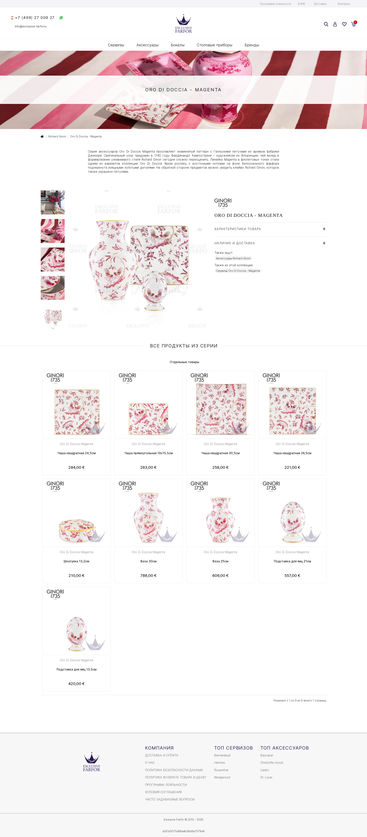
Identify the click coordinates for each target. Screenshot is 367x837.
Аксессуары (147, 45)
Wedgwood (222, 777)
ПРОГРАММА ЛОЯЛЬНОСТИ (166, 785)
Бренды (252, 45)
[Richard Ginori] (222, 206)
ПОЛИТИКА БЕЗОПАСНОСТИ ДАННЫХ (174, 770)
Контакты (344, 3)
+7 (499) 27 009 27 (35, 18)
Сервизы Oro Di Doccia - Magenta (238, 270)
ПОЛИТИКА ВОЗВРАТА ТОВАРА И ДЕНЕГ (176, 777)
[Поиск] (326, 24)
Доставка (320, 3)
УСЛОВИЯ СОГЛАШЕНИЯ (163, 792)
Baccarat (266, 755)
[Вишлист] (344, 24)
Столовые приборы (214, 45)
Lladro (264, 770)
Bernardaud (222, 755)
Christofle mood (271, 762)
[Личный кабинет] (335, 24)
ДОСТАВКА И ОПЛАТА (161, 755)
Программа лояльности (275, 3)
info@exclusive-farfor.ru (30, 26)
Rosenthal (221, 770)
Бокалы (178, 45)
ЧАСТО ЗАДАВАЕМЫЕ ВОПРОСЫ (169, 799)
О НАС (150, 762)
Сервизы (116, 45)
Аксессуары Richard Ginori (233, 258)
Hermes (219, 762)
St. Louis (266, 777)
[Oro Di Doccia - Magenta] (138, 326)
